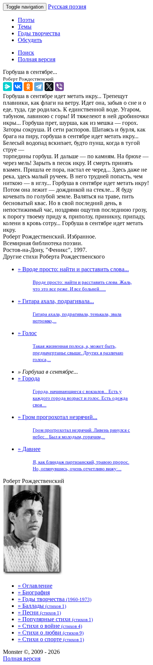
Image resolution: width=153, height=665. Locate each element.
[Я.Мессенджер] (7, 86)
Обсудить (30, 40)
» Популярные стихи (55, 619)
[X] (49, 86)
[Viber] (59, 86)
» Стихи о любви (51, 632)
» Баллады (42, 606)
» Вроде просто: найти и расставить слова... (75, 279)
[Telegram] (38, 86)
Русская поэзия (67, 6)
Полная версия (21, 658)
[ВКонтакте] (17, 86)
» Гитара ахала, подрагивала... (69, 311)
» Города (73, 391)
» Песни (39, 612)
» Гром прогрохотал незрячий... (74, 426)
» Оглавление (35, 586)
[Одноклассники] (28, 86)
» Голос (70, 346)
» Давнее (73, 458)
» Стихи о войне (50, 626)
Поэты (26, 20)
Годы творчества (39, 33)
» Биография (34, 592)
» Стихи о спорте (51, 639)
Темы (25, 26)
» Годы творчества (54, 599)
